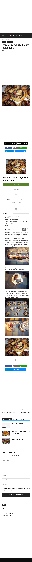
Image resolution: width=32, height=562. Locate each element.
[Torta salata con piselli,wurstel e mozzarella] (6, 433)
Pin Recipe (17, 189)
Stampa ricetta (23, 143)
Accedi (4, 508)
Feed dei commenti (8, 513)
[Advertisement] (16, 16)
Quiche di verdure (25, 412)
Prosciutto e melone (17, 424)
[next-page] (5, 447)
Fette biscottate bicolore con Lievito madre (8, 413)
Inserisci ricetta (11, 143)
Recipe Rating (5, 455)
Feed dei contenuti (8, 511)
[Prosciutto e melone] (6, 425)
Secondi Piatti (9, 41)
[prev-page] (3, 447)
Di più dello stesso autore (19, 419)
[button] (2, 35)
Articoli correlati (7, 419)
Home (3, 39)
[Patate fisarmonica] (6, 441)
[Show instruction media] (24, 229)
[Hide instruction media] (27, 229)
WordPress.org (7, 515)
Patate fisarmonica (17, 439)
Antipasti (8, 39)
